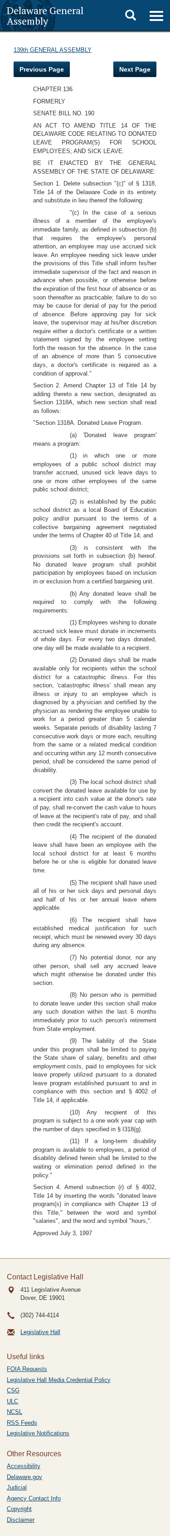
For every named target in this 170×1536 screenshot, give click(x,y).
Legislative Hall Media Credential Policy (59, 1379)
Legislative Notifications (38, 1433)
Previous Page (41, 69)
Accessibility (23, 1466)
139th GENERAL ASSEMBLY (53, 49)
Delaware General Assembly (45, 15)
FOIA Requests (27, 1369)
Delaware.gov (24, 1477)
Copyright (19, 1508)
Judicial (17, 1487)
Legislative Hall (40, 1332)
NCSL (14, 1411)
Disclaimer (20, 1519)
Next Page (135, 69)
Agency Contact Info (34, 1498)
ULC (12, 1401)
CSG (13, 1390)
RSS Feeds (22, 1422)
